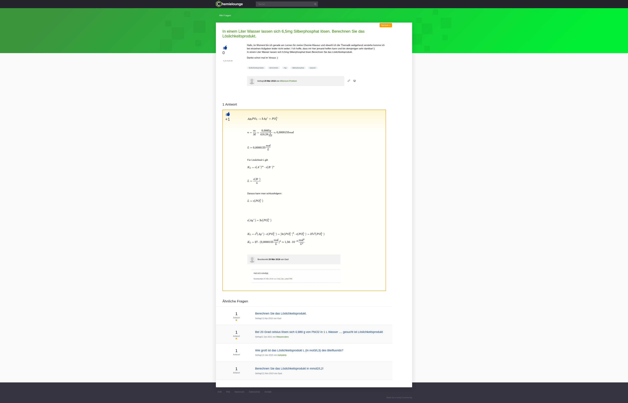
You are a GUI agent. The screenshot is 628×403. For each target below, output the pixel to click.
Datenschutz (254, 392)
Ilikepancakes (282, 337)
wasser (313, 68)
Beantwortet (263, 259)
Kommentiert (258, 279)
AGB (220, 392)
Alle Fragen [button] (225, 15)
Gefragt (260, 81)
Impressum (239, 392)
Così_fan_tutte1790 (284, 279)
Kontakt (268, 392)
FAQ (228, 392)
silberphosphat (298, 68)
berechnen (274, 68)
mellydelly (282, 355)
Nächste (385, 25)
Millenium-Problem (288, 81)
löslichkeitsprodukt (256, 68)
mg (285, 68)
